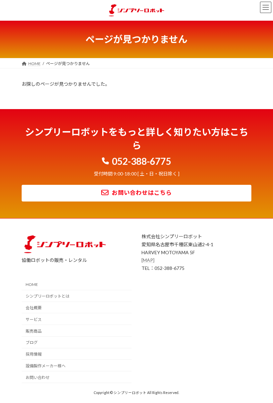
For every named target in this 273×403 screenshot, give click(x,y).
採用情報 (34, 354)
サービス (34, 319)
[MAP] (147, 260)
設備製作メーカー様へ (46, 365)
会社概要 (34, 307)
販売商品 (34, 330)
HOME (32, 284)
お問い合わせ (38, 377)
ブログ (32, 342)
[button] (136, 159)
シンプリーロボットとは (48, 296)
